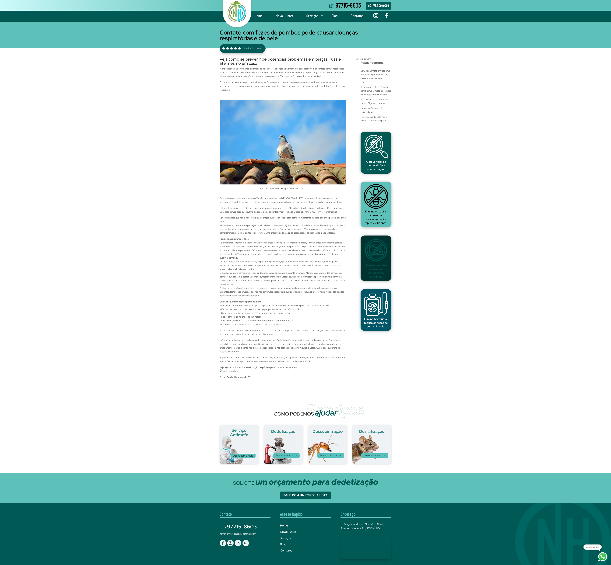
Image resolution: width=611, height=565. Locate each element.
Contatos (357, 15)
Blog (334, 15)
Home (259, 15)
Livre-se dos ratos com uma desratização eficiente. (376, 270)
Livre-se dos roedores (375, 455)
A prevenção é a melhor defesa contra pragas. (376, 165)
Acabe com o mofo (243, 455)
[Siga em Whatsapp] (245, 543)
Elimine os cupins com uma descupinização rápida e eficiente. (376, 217)
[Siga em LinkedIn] (238, 543)
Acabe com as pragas (286, 455)
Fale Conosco (380, 5)
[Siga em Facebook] (386, 15)
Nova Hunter (284, 15)
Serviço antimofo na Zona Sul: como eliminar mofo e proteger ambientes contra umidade (376, 91)
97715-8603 (345, 5)
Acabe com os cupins (331, 455)
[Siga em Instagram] (376, 15)
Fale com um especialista (305, 495)
